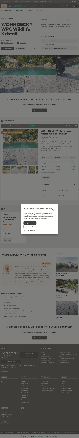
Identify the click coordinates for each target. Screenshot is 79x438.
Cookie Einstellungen (29, 230)
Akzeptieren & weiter (30, 223)
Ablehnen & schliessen (30, 226)
